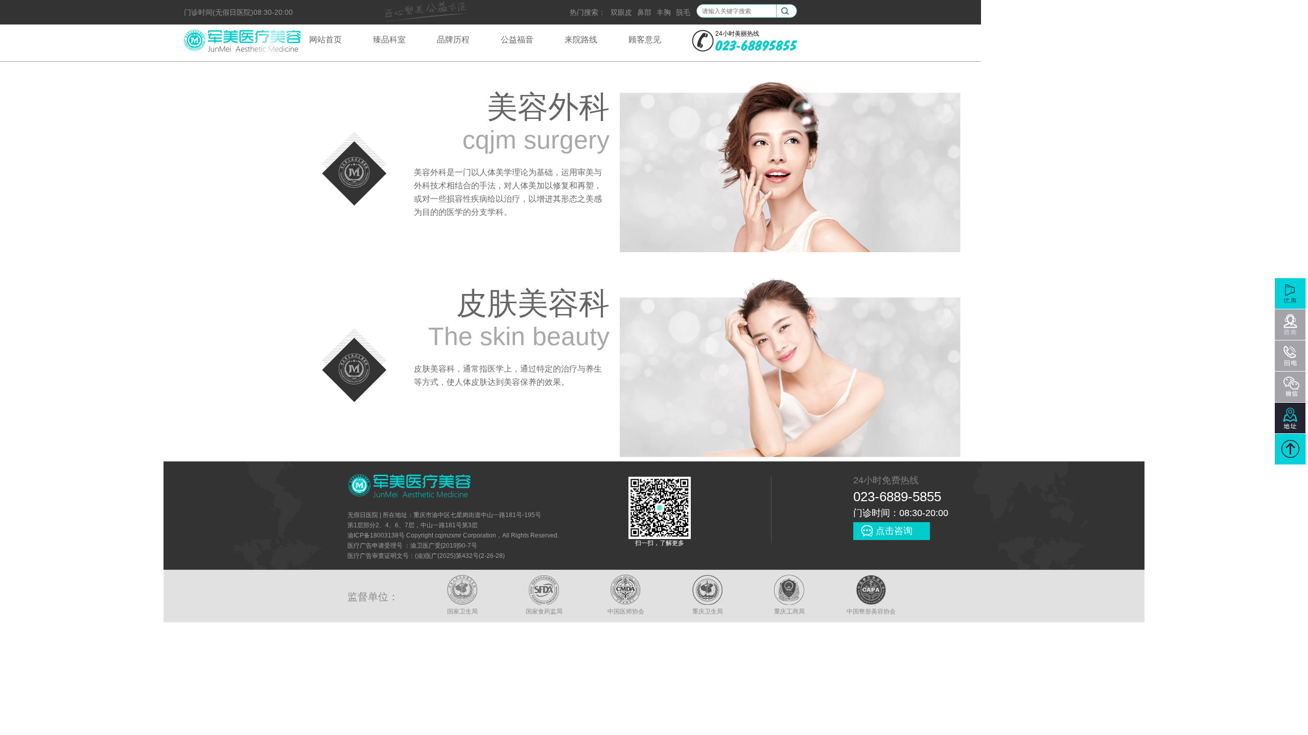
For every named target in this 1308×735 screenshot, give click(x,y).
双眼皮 (621, 12)
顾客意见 (644, 39)
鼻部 (644, 12)
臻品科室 (389, 39)
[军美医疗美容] (242, 50)
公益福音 (517, 39)
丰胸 (664, 12)
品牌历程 (453, 39)
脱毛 (683, 12)
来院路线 (581, 39)
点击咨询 (894, 531)
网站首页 (325, 39)
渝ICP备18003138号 (376, 535)
